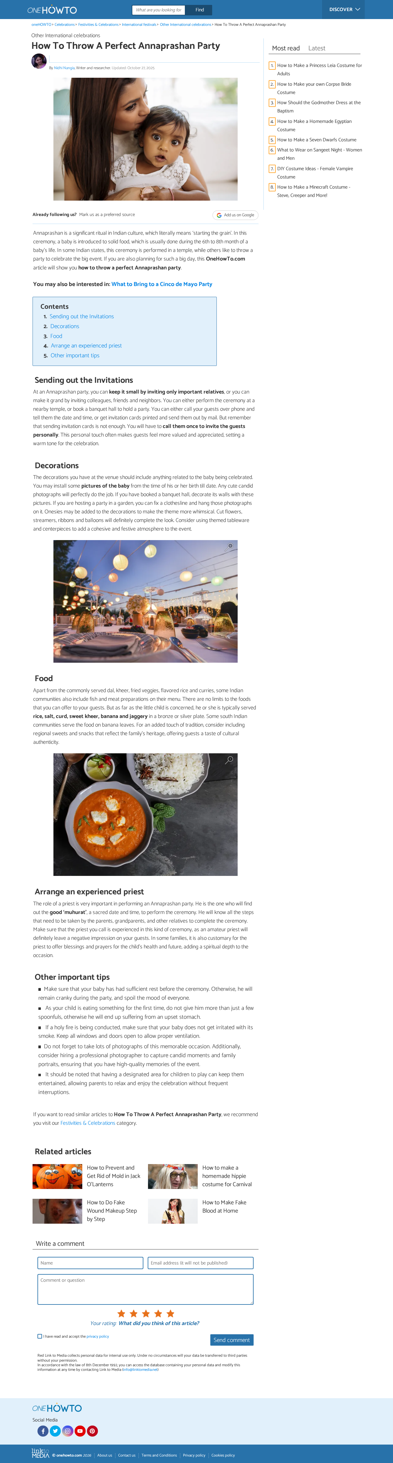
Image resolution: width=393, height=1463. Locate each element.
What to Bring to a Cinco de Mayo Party (161, 284)
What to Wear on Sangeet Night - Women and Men (319, 154)
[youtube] (80, 1431)
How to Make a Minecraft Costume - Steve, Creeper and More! (313, 191)
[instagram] (67, 1431)
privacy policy (98, 1336)
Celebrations (65, 25)
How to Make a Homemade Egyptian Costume (314, 125)
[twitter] (55, 1431)
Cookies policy (223, 1455)
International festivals (139, 25)
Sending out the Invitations (82, 316)
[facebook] (43, 1431)
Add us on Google (238, 215)
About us (104, 1455)
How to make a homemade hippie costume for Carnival (227, 1176)
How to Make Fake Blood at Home (224, 1207)
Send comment (232, 1340)
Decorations (64, 326)
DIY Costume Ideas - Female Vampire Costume (315, 173)
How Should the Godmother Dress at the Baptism (319, 107)
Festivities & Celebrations (98, 25)
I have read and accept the (76, 1336)
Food (56, 336)
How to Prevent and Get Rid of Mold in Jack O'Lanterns (113, 1176)
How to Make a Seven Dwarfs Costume (316, 140)
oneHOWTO (41, 25)
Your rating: (103, 1323)
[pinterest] (92, 1431)
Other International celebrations (185, 25)
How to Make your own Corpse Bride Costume (314, 88)
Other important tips (75, 355)
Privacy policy (194, 1455)
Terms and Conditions (159, 1455)
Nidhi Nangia (64, 68)
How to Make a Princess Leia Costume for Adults (319, 69)
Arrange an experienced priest (86, 346)
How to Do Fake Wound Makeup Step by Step (112, 1211)
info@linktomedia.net (140, 1370)
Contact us (126, 1455)
